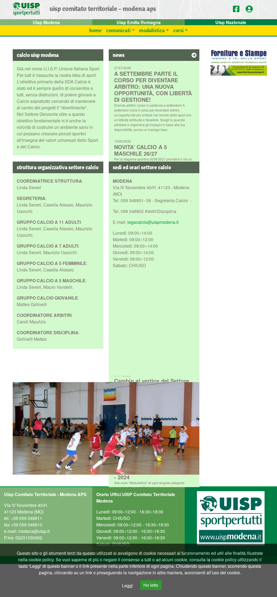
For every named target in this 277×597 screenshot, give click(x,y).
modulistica (152, 30)
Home (95, 30)
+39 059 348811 (26, 518)
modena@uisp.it (34, 531)
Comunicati (118, 30)
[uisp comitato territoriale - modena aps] (26, 9)
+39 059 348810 (26, 524)
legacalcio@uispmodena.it (153, 222)
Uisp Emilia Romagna (139, 22)
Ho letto (150, 585)
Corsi (178, 30)
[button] (251, 9)
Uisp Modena (46, 22)
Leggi (127, 585)
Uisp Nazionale (230, 22)
